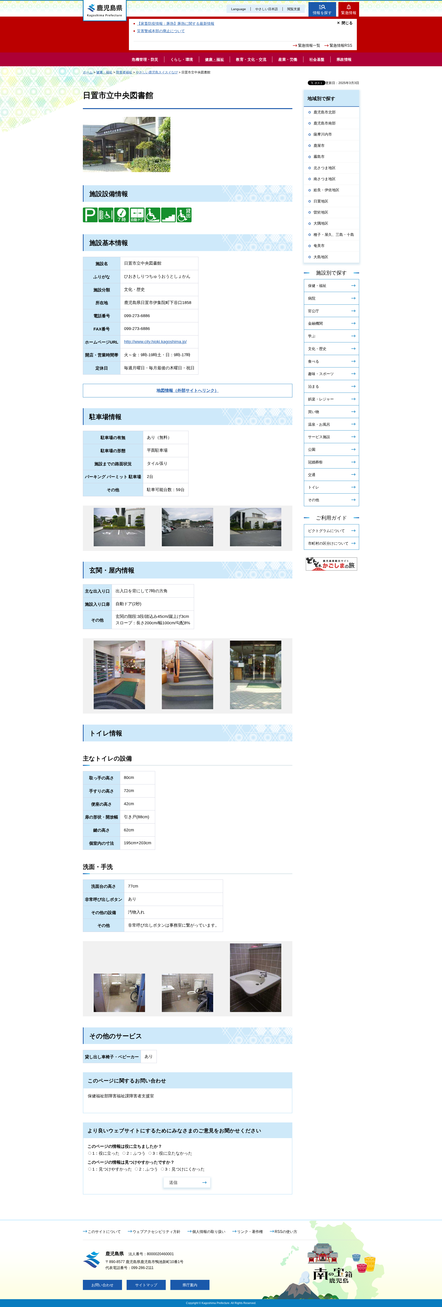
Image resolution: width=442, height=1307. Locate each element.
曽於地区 (321, 212)
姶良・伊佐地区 (326, 190)
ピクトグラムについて (326, 531)
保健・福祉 (317, 286)
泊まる (313, 386)
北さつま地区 (325, 168)
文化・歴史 (317, 349)
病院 (311, 298)
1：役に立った (105, 1153)
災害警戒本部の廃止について (161, 31)
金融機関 (315, 323)
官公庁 (313, 311)
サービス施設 (319, 437)
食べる (313, 361)
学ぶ (311, 336)
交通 (311, 475)
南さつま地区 (325, 179)
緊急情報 (348, 13)
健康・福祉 (104, 72)
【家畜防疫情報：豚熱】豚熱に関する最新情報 (175, 24)
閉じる (347, 23)
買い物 (313, 412)
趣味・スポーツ (321, 374)
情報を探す (322, 13)
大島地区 (321, 257)
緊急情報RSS (341, 45)
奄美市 (319, 246)
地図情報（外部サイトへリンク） (188, 390)
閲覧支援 (293, 9)
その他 (313, 500)
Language (238, 9)
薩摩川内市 (323, 134)
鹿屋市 (319, 145)
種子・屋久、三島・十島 (334, 235)
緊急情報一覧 (309, 45)
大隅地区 (321, 223)
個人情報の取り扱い (208, 1232)
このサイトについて (104, 1232)
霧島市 (319, 157)
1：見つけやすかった (112, 1169)
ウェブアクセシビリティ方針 (156, 1232)
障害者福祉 (124, 72)
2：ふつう (136, 1153)
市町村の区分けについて (328, 543)
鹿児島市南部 (325, 123)
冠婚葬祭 (315, 462)
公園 (311, 449)
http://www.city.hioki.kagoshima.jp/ (155, 341)
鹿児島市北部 (325, 112)
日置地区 (321, 201)
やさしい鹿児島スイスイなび (157, 72)
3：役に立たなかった (172, 1153)
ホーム (88, 72)
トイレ (313, 487)
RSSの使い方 (286, 1232)
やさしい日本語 (266, 9)
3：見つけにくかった (185, 1169)
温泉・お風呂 (319, 424)
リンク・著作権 (250, 1232)
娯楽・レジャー (321, 399)
